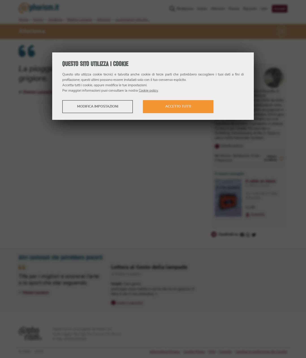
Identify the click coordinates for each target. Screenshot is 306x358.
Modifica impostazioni (97, 106)
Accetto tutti (178, 106)
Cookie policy (148, 90)
